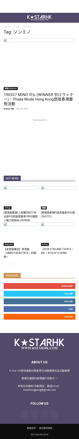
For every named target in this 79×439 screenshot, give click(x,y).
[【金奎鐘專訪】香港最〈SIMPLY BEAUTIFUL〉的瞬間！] (21, 234)
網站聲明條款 (45, 428)
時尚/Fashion (11, 88)
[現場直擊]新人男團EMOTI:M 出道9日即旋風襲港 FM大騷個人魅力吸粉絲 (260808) (20, 216)
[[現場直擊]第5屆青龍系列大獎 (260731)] (58, 197)
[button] (6, 18)
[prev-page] (6, 264)
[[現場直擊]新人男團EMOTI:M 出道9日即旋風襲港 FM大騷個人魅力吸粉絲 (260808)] (21, 197)
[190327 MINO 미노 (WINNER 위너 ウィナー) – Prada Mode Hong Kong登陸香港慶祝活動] (39, 64)
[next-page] (12, 264)
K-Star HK (9, 108)
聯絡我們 (31, 428)
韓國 (44, 208)
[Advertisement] (39, 6)
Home (7, 26)
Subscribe (67, 286)
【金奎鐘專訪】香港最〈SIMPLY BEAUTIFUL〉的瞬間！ (20, 253)
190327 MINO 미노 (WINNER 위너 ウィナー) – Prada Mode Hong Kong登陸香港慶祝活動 (38, 99)
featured (9, 244)
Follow (68, 293)
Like (71, 309)
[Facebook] (24, 414)
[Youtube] (54, 414)
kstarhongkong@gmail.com (39, 389)
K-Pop (7, 208)
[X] (44, 414)
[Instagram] (34, 414)
